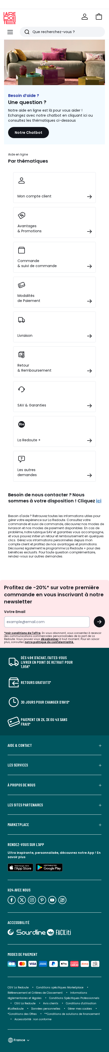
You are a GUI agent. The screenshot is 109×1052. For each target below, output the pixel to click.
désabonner (50, 639)
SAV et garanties (59, 532)
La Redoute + (76, 548)
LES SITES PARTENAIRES (25, 805)
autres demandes (48, 556)
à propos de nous (21, 785)
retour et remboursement (65, 536)
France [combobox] (19, 1040)
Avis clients (50, 1003)
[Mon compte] (85, 17)
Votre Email (14, 611)
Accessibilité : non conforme (32, 1019)
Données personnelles (45, 1009)
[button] (99, 17)
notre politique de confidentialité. (49, 642)
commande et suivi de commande (35, 524)
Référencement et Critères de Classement (35, 993)
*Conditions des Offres (22, 1014)
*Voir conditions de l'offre (22, 633)
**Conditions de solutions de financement (72, 1014)
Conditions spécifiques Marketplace (59, 987)
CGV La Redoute (18, 987)
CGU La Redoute (24, 1003)
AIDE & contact (20, 745)
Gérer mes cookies (80, 1009)
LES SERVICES (18, 765)
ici (98, 501)
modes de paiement (48, 528)
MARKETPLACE (18, 824)
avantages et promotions (77, 544)
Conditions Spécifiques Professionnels (74, 998)
